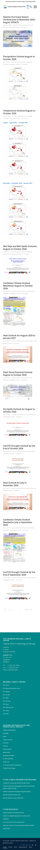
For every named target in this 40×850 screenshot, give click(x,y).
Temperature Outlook (14, 118)
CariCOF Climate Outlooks (20, 25)
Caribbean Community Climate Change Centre (16, 783)
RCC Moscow (6, 701)
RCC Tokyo (6, 710)
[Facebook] (21, 845)
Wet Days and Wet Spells (15, 254)
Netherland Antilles (8, 755)
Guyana (5, 746)
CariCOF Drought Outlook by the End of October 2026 (19, 447)
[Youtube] (32, 845)
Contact (5, 848)
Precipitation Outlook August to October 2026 (19, 58)
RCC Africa (6, 685)
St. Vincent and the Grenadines (12, 765)
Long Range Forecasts (14, 27)
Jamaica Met (6, 752)
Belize (5, 736)
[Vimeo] (29, 845)
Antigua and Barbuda (9, 730)
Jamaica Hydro (7, 749)
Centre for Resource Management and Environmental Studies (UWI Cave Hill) (19, 787)
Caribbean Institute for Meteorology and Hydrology (19, 644)
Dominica (5, 743)
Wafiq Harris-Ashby (8, 843)
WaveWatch (6, 828)
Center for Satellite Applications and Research (16, 816)
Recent (10, 847)
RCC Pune (6, 704)
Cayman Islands (7, 740)
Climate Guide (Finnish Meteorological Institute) (16, 791)
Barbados (6, 733)
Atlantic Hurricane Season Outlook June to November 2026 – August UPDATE (19, 20)
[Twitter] (23, 845)
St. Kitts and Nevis (8, 759)
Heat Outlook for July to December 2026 (15, 484)
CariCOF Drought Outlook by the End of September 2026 (19, 573)
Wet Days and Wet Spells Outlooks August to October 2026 (20, 247)
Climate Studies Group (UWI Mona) (13, 798)
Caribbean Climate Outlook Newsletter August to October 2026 (18, 286)
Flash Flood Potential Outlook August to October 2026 (17, 373)
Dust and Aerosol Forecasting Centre (14, 822)
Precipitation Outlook (14, 64)
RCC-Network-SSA (8, 707)
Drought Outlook (30, 451)
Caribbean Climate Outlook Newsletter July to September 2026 (17, 522)
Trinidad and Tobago (9, 768)
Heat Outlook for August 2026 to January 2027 (19, 336)
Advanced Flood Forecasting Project (13, 812)
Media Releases (23, 847)
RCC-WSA (5, 714)
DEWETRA (6, 819)
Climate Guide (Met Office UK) (11, 795)
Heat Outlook (29, 341)
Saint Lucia (6, 762)
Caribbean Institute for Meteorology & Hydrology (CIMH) (21, 1)
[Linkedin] (26, 845)
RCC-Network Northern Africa (11, 688)
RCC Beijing (6, 691)
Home (4, 847)
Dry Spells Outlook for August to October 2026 (19, 410)
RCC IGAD (6, 698)
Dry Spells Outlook (31, 414)
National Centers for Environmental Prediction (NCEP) (18, 825)
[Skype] (35, 845)
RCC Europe (6, 695)
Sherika (25, 27)
